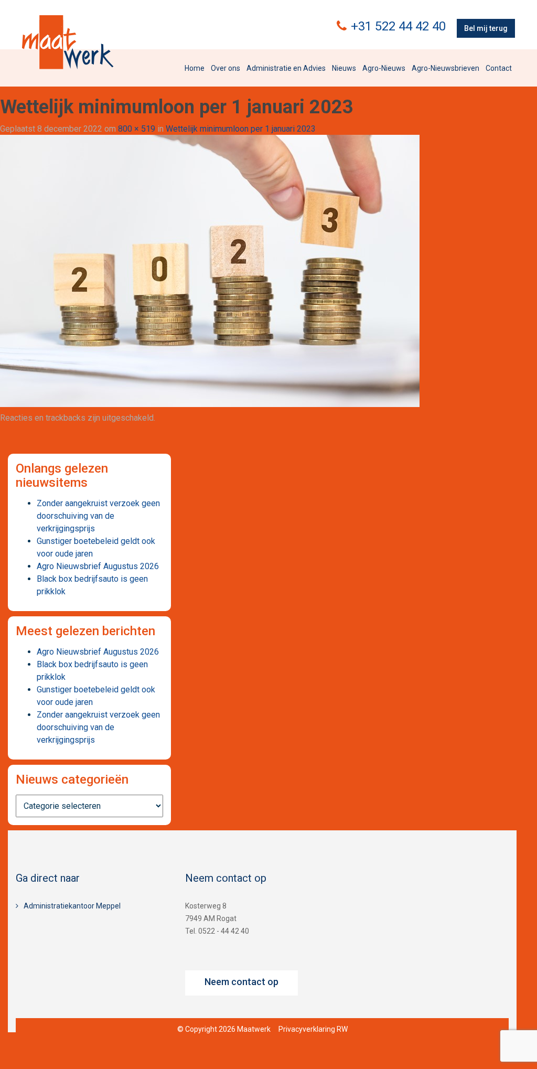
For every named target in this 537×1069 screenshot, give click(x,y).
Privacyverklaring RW (313, 1029)
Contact (499, 68)
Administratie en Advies (286, 68)
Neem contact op (241, 981)
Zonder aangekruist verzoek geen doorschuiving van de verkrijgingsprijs (98, 515)
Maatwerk (67, 42)
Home (195, 68)
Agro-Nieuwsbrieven (445, 68)
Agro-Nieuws (383, 68)
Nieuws (344, 68)
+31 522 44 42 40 (398, 26)
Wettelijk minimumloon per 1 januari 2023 (241, 129)
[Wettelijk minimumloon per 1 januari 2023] (210, 270)
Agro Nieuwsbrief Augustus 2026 (98, 566)
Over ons (225, 68)
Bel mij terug (486, 28)
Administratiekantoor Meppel (72, 906)
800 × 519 (136, 129)
